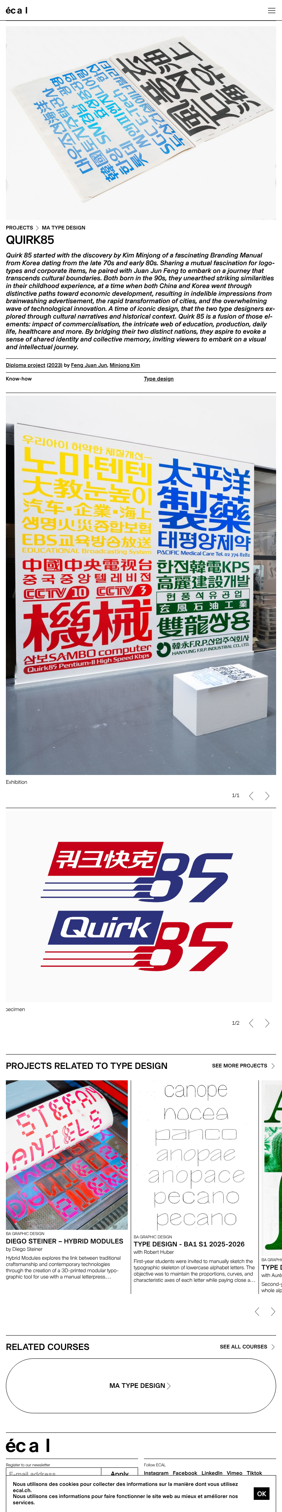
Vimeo (235, 1473)
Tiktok (254, 1473)
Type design (159, 379)
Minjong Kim (125, 365)
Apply (120, 1474)
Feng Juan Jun (89, 365)
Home (16, 10)
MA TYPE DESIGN (63, 228)
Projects (19, 228)
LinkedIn (212, 1473)
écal (27, 1445)
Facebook (185, 1473)
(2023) (54, 365)
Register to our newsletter (28, 1465)
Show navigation (271, 10)
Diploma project (25, 365)
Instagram (156, 1473)
